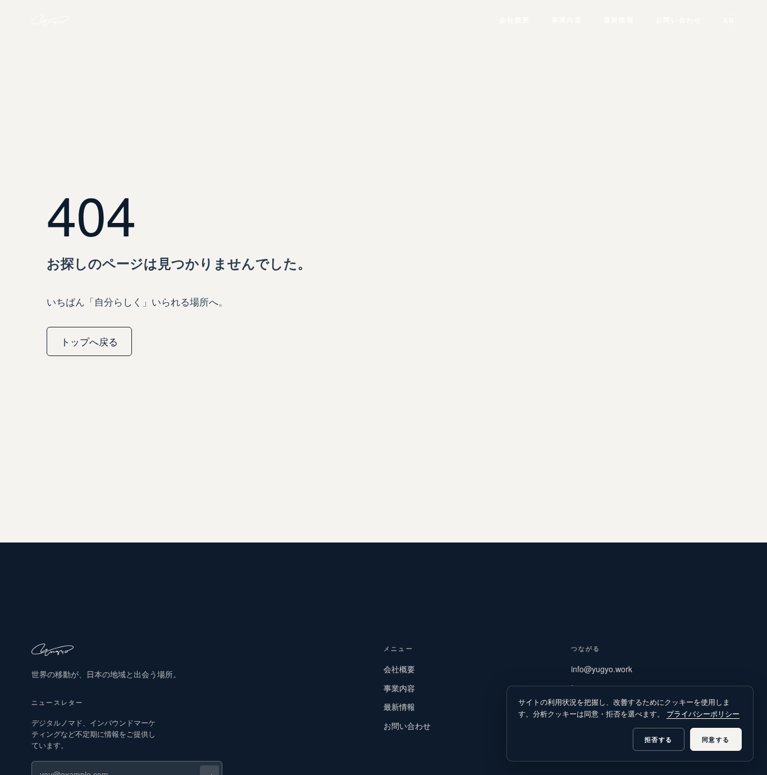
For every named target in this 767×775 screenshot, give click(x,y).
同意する (716, 739)
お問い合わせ (679, 20)
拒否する (659, 739)
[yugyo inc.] (50, 20)
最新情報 (619, 20)
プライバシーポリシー (702, 713)
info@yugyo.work (601, 668)
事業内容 (566, 20)
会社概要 (514, 20)
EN (729, 20)
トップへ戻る (89, 341)
